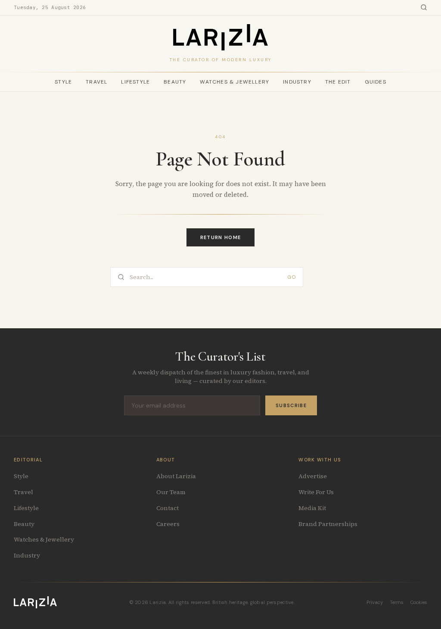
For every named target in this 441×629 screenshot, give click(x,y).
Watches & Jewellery (234, 81)
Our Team (171, 492)
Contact (167, 508)
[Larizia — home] (220, 37)
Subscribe (291, 405)
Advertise (312, 476)
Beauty (175, 81)
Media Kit (312, 508)
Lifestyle (135, 81)
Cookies (418, 602)
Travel (96, 81)
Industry (297, 81)
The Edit (338, 81)
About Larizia (176, 476)
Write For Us (316, 492)
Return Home (220, 237)
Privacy (374, 602)
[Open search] (423, 7)
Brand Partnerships (327, 524)
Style (63, 81)
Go (292, 277)
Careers (168, 524)
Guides (375, 81)
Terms (397, 602)
